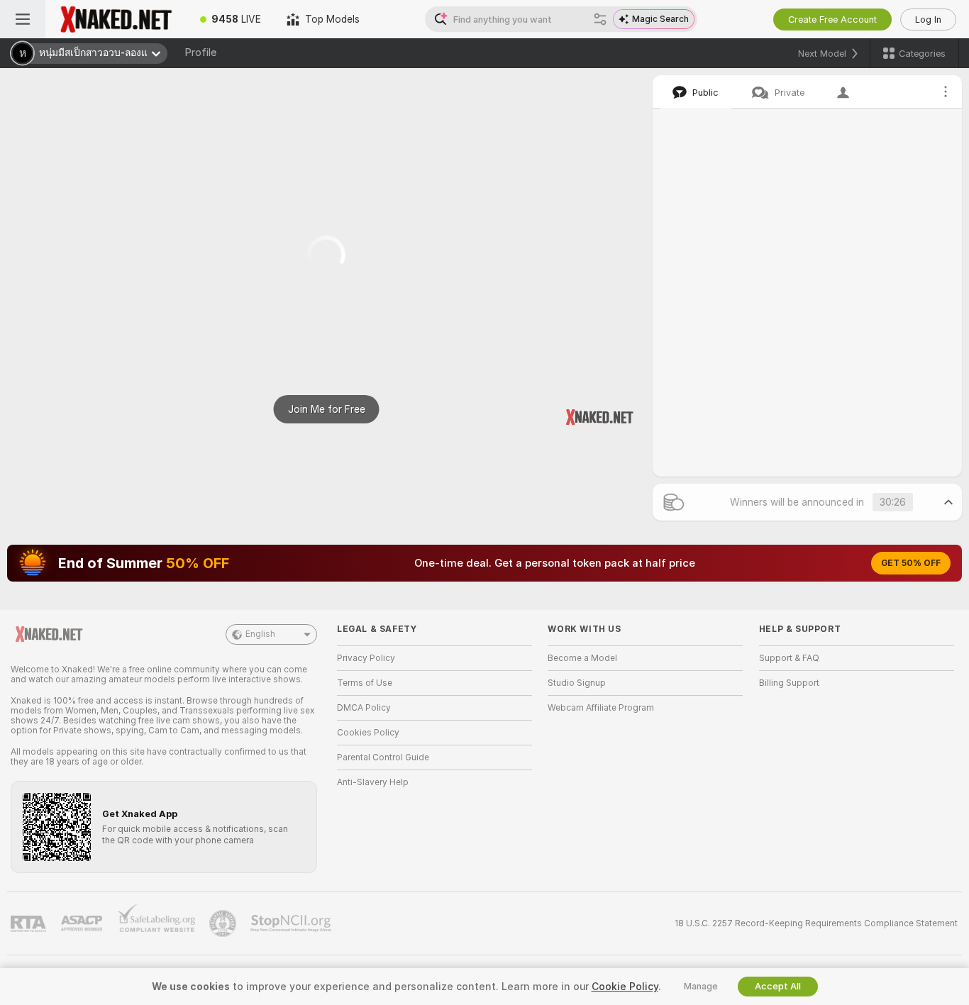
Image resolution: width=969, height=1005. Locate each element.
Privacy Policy (366, 658)
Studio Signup (577, 683)
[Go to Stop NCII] (292, 923)
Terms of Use (364, 683)
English (260, 634)
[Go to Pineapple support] (224, 923)
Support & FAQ (789, 658)
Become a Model (582, 658)
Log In (928, 19)
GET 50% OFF (911, 563)
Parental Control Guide (383, 757)
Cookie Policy (625, 986)
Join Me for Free (326, 409)
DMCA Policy (364, 708)
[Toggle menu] (22, 19)
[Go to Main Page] (116, 19)
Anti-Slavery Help (373, 782)
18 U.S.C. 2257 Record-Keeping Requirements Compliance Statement (816, 923)
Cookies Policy (368, 733)
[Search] (600, 19)
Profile (200, 52)
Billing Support (789, 683)
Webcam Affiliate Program (601, 708)
